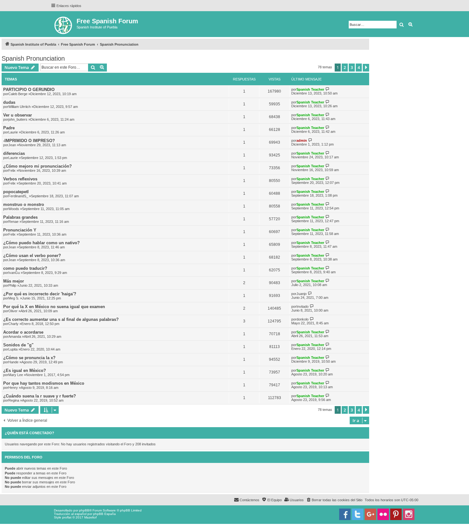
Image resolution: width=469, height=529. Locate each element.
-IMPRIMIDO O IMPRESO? (29, 140)
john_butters (17, 119)
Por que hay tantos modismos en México (43, 383)
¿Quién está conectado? (29, 433)
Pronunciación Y (19, 230)
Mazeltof (90, 517)
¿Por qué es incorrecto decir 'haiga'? (39, 293)
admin (301, 140)
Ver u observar (17, 115)
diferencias (14, 153)
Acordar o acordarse (23, 332)
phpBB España (104, 514)
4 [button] (359, 67)
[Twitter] (357, 514)
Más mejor (13, 281)
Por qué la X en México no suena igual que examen (54, 306)
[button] (366, 68)
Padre (9, 127)
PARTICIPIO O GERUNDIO (29, 89)
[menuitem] (334, 500)
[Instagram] (408, 514)
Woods (13, 209)
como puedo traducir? (25, 268)
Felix (12, 170)
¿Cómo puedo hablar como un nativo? (41, 242)
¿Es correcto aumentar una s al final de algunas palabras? (61, 319)
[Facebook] (345, 514)
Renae (13, 221)
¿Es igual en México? (24, 370)
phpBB (84, 510)
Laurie (13, 132)
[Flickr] (383, 514)
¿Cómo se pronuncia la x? (29, 357)
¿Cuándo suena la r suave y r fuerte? (39, 396)
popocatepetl (16, 191)
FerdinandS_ (18, 196)
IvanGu (14, 273)
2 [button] (345, 67)
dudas (9, 102)
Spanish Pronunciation (33, 58)
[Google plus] (370, 514)
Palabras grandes (20, 217)
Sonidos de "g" (18, 345)
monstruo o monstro (23, 204)
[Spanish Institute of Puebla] (64, 24)
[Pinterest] (396, 514)
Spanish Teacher (310, 89)
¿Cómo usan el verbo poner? (32, 255)
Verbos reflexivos (20, 179)
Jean (12, 145)
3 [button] (352, 67)
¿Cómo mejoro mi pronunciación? (37, 166)
